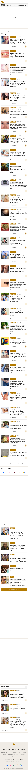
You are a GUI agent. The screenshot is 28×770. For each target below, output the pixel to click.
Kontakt (17, 759)
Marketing (13, 759)
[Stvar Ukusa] (14, 757)
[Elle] (19, 752)
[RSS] (19, 472)
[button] (13, 46)
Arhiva (21, 759)
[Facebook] (3, 472)
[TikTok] (14, 472)
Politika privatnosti (10, 761)
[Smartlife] (10, 754)
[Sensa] (16, 754)
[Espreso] (15, 752)
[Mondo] (8, 752)
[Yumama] (22, 754)
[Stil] (2, 1)
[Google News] (24, 472)
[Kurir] (3, 752)
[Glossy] (25, 752)
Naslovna (3, 31)
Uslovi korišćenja (18, 761)
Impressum (7, 759)
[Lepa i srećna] (4, 754)
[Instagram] (8, 472)
